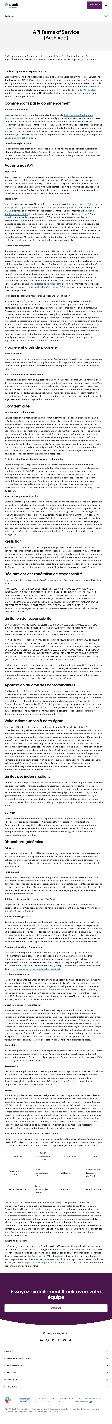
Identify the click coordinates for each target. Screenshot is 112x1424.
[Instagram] (47, 1340)
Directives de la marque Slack (61, 207)
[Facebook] (53, 1340)
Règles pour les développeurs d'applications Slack (35, 968)
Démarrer (94, 4)
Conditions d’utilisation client (19, 137)
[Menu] (105, 5)
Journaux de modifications (51, 989)
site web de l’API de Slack (83, 89)
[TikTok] (70, 1340)
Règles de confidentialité (48, 283)
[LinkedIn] (41, 1340)
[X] (59, 1340)
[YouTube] (64, 1340)
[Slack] (11, 5)
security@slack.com (24, 277)
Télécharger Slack (24, 1400)
